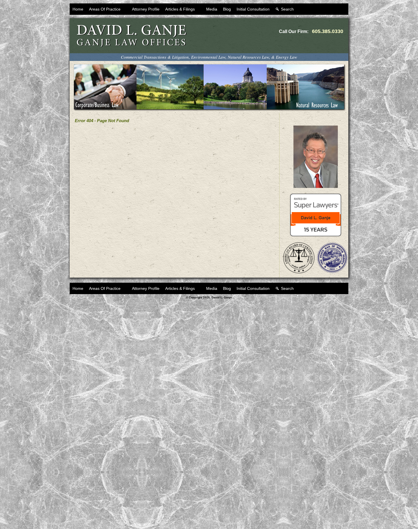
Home (78, 9)
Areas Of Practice (105, 9)
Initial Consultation (253, 9)
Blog (227, 9)
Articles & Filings (180, 9)
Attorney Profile (146, 9)
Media (211, 9)
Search (287, 9)
